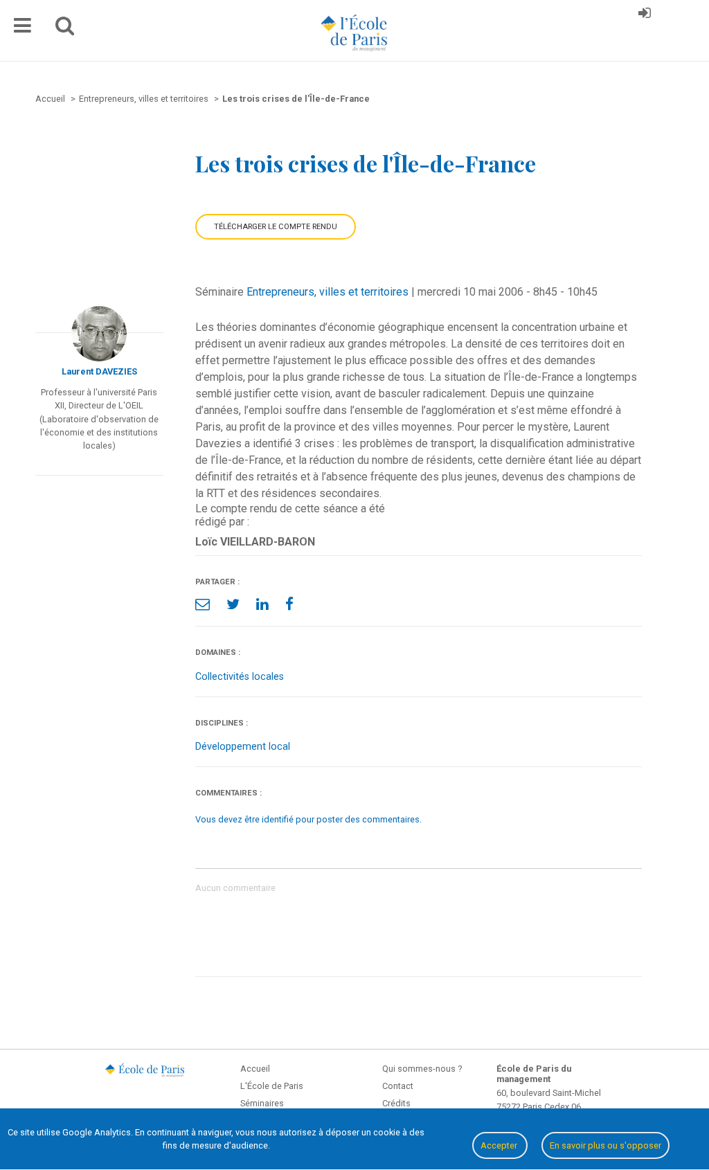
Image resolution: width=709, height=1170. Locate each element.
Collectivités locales (239, 677)
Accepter (500, 1145)
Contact (397, 1086)
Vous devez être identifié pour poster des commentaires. (308, 819)
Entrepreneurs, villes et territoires (327, 291)
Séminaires (262, 1103)
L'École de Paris (271, 1086)
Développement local (242, 747)
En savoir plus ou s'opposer (605, 1145)
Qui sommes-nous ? (422, 1068)
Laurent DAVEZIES (99, 371)
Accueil (255, 1068)
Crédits (396, 1103)
